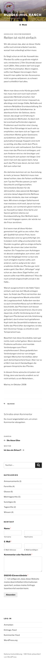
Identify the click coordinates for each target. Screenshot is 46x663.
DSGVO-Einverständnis (16, 575)
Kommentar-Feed (12, 635)
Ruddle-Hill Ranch (23, 15)
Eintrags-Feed (10, 630)
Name (7, 528)
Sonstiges (8, 502)
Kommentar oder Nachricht (18, 554)
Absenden (10, 595)
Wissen (7, 512)
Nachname (28, 537)
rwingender (24, 34)
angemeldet (18, 419)
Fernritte (8, 486)
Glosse (11, 404)
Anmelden (8, 625)
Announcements (11, 481)
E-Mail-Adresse (10, 550)
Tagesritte (8, 507)
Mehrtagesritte (11, 497)
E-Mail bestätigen (31, 550)
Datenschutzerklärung (13, 654)
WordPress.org (11, 640)
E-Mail (7, 541)
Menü (24, 25)
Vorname (7, 537)
